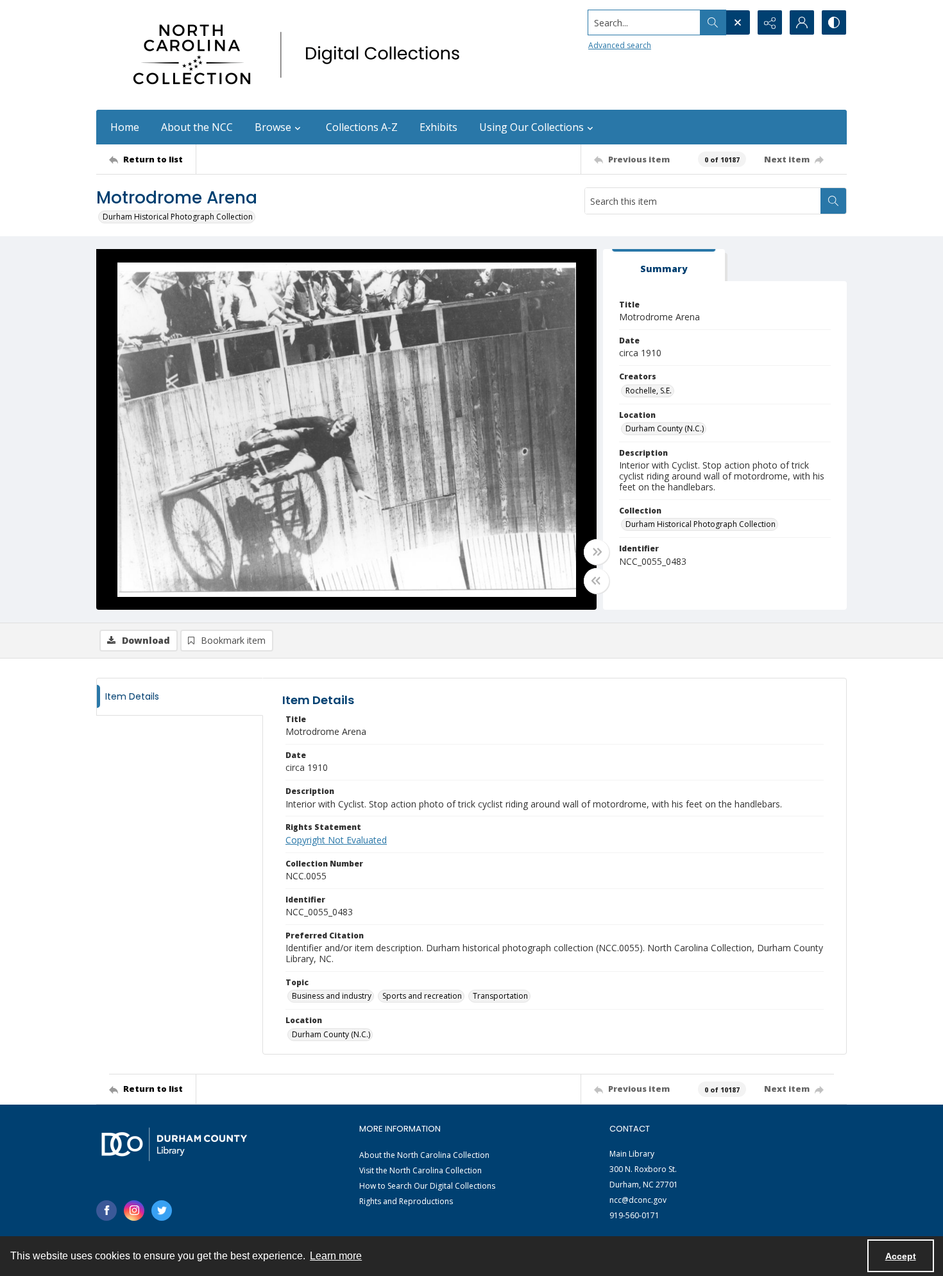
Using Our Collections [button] (531, 127)
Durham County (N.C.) (664, 428)
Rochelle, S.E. (648, 390)
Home (124, 127)
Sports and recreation (422, 995)
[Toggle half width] (596, 581)
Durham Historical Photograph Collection (178, 216)
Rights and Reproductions (406, 1201)
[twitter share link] (161, 1210)
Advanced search (619, 45)
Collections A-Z (362, 127)
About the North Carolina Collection (424, 1155)
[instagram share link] (134, 1210)
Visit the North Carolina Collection (420, 1170)
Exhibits (438, 127)
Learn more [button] (336, 1255)
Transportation (500, 995)
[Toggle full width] (596, 552)
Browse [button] (273, 127)
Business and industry (331, 995)
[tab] (664, 265)
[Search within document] (833, 201)
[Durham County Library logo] (174, 1144)
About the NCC (197, 127)
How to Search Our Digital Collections (427, 1185)
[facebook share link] (106, 1210)
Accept (900, 1256)
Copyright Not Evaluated (336, 840)
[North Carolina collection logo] (301, 55)
